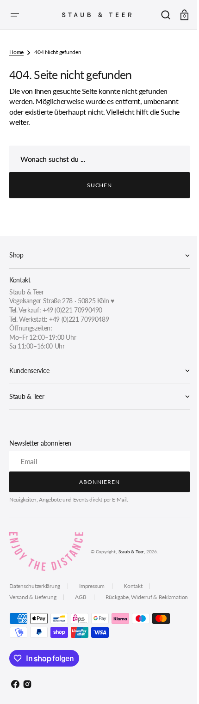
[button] (15, 15)
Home (16, 52)
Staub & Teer (131, 551)
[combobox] (96, 159)
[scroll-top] (172, 684)
